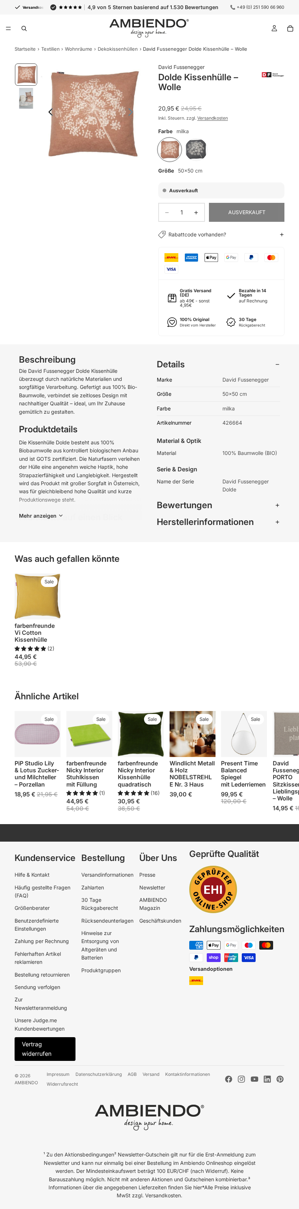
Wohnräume (78, 49)
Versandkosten (212, 118)
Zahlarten (92, 887)
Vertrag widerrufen (36, 1048)
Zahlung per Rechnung (42, 941)
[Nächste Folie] (132, 113)
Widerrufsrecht (62, 1084)
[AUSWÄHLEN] (49, 608)
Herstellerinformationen (205, 522)
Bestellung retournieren (42, 975)
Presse (147, 875)
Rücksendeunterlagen (107, 921)
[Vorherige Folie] (48, 113)
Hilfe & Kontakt (32, 875)
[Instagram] (241, 1079)
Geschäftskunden (160, 921)
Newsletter (152, 887)
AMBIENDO (26, 1082)
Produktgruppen (101, 970)
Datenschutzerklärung (98, 1074)
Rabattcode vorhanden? (197, 234)
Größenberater (32, 908)
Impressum (58, 1074)
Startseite (25, 49)
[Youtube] (254, 1079)
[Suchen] (24, 28)
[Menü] (8, 28)
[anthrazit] (196, 149)
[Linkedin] (267, 1079)
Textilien (50, 49)
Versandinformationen (107, 875)
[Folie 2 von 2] (26, 98)
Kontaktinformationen (187, 1074)
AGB (132, 1074)
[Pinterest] (280, 1079)
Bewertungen (184, 505)
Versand (151, 1074)
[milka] (169, 149)
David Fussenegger (181, 67)
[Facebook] (228, 1079)
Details (171, 364)
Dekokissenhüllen (118, 49)
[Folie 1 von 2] (26, 74)
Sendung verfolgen (37, 987)
